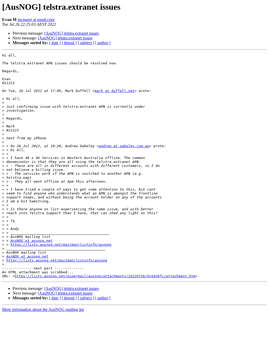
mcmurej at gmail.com (36, 19)
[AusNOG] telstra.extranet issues (71, 33)
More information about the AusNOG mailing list (43, 309)
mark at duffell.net (114, 91)
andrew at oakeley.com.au (124, 146)
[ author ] (102, 42)
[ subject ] (86, 42)
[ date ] (55, 42)
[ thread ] (69, 42)
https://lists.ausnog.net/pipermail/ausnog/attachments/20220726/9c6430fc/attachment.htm (105, 276)
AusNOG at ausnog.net (32, 241)
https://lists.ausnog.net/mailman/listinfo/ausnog (61, 245)
